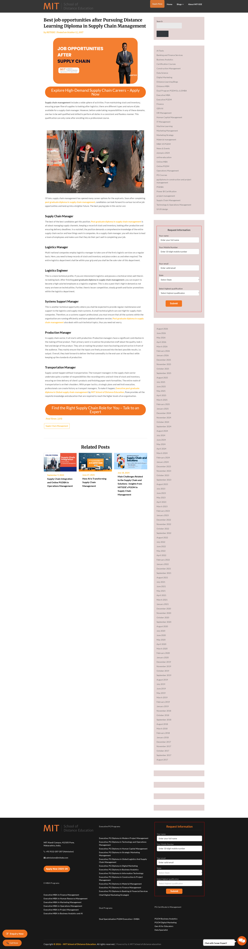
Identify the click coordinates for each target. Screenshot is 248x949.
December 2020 (164, 608)
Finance (160, 104)
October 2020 (163, 617)
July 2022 (161, 542)
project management (166, 196)
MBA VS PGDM (164, 144)
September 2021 (164, 573)
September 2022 (164, 533)
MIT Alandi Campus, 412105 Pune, (59, 842)
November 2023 (164, 471)
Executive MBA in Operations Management (63, 906)
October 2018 (163, 715)
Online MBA (162, 162)
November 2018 (164, 711)
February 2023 (163, 511)
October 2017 (163, 751)
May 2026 (161, 337)
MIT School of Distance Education (107, 392)
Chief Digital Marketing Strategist (114, 895)
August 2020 (162, 626)
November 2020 (164, 613)
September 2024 (164, 426)
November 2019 (164, 666)
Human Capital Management (169, 117)
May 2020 (161, 639)
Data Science (162, 73)
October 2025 (163, 368)
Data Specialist (161, 930)
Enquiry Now (17, 933)
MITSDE (50, 32)
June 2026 (161, 333)
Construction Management (169, 68)
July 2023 (161, 488)
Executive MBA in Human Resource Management (65, 898)
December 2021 (164, 568)
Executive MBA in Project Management (61, 909)
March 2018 (162, 728)
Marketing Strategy (165, 135)
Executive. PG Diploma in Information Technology (121, 873)
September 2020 (164, 622)
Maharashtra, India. (52, 845)
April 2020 (161, 644)
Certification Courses (166, 64)
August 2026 (162, 328)
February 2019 (163, 702)
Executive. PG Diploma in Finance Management (120, 887)
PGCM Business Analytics (166, 918)
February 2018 (163, 733)
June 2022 (161, 546)
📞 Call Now (12, 943)
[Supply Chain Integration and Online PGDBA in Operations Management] (60, 461)
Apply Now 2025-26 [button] (57, 868)
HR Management (164, 113)
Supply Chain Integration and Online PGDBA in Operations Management (60, 482)
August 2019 (162, 679)
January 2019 (163, 706)
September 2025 (164, 373)
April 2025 (161, 395)
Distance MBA (163, 86)
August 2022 (162, 537)
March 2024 (162, 453)
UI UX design (162, 209)
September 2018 (164, 719)
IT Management (163, 122)
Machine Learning (165, 126)
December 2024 (164, 413)
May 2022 (161, 551)
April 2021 (161, 595)
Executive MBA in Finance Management (61, 895)
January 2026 (163, 355)
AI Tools (160, 50)
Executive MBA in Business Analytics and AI (63, 913)
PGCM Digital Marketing (166, 922)
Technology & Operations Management (174, 205)
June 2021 (161, 586)
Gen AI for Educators (164, 926)
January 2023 (163, 515)
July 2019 (161, 684)
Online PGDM (163, 166)
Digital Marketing (164, 77)
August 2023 (162, 484)
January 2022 (163, 564)
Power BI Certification (167, 191)
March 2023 (162, 506)
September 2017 (164, 755)
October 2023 (163, 475)
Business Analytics (165, 59)
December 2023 (164, 466)
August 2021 (162, 577)
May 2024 (161, 444)
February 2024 (163, 457)
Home (169, 4)
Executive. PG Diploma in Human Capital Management (123, 848)
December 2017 (164, 742)
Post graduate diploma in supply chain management (116, 221)
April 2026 (161, 342)
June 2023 (161, 493)
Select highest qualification (171, 288)
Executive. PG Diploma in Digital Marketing (118, 866)
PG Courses (162, 175)
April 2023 (161, 502)
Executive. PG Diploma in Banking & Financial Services (123, 891)
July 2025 (161, 382)
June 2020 (161, 635)
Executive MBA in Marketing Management (62, 902)
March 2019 (162, 697)
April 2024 (161, 448)
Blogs (179, 4)
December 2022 (164, 519)
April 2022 (161, 555)
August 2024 (162, 431)
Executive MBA (163, 95)
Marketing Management (167, 130)
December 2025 (164, 360)
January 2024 (163, 462)
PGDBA (160, 187)
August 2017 (162, 759)
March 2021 (162, 599)
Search (160, 21)
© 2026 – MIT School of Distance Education (75, 944)
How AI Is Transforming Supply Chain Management (94, 482)
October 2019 (163, 671)
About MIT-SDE (195, 4)
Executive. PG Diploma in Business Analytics (118, 869)
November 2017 (164, 746)
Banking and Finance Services (170, 55)
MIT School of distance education (145, 944)
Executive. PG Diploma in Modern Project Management (123, 838)
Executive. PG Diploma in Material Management (120, 884)
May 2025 (161, 391)
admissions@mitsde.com (57, 857)
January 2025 (163, 408)
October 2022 (163, 528)
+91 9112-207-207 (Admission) (60, 851)
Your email (163, 263)
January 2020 (163, 657)
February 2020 (163, 653)
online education (164, 157)
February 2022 (163, 559)
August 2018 (162, 724)
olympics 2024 (163, 153)
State (161, 275)
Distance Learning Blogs (167, 82)
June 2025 (161, 386)
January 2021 (163, 604)
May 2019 (161, 693)
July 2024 (161, 435)
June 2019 (161, 688)
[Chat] (242, 940)
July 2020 (161, 631)
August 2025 (162, 377)
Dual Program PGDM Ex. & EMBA (172, 90)
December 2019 (164, 662)
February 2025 (163, 404)
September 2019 (164, 675)
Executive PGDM (164, 99)
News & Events (163, 148)
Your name (163, 235)
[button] (95, 92)
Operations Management (168, 170)
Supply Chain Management (57, 426)
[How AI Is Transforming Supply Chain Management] (95, 461)
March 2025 (162, 400)
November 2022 (164, 524)
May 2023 (161, 497)
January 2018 (163, 737)
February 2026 (163, 351)
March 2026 (162, 346)
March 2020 (162, 648)
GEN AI (160, 108)
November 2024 (164, 417)
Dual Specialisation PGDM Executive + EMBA (119, 919)
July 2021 (161, 582)
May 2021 (161, 591)
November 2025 (164, 364)
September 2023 (164, 480)
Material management (166, 139)
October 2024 (163, 422)
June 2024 (161, 440)
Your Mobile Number (168, 247)
